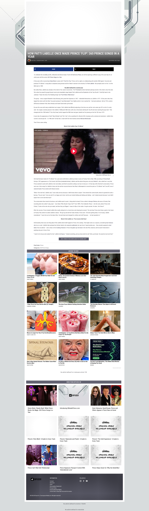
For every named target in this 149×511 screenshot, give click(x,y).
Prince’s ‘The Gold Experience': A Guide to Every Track (105, 440)
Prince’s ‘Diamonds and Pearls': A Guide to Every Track (73, 440)
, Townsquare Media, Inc (45, 495)
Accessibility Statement (55, 486)
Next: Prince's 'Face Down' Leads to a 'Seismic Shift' (73, 239)
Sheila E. (95, 181)
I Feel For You (67, 81)
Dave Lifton (33, 60)
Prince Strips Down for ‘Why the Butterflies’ (106, 468)
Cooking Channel (60, 227)
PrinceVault (106, 179)
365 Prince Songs (44, 247)
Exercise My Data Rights (56, 489)
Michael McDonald (85, 118)
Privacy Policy (53, 488)
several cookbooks (72, 225)
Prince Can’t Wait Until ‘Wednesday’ (39, 468)
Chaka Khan (53, 81)
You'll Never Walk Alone (67, 95)
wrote (47, 189)
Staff (51, 484)
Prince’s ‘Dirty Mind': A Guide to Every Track (41, 439)
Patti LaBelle (90, 83)
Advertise (52, 482)
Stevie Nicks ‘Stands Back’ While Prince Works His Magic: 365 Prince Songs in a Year (40, 410)
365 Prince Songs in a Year (54, 77)
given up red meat (77, 227)
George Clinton (93, 201)
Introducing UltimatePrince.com (70, 408)
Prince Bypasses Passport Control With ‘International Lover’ (72, 469)
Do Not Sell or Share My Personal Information (61, 491)
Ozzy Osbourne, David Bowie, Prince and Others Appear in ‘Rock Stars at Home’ (105, 409)
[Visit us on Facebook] (84, 481)
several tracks (38, 189)
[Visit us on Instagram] (81, 481)
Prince (79, 75)
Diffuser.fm (106, 175)
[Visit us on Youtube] (87, 481)
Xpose (63, 234)
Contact (52, 481)
